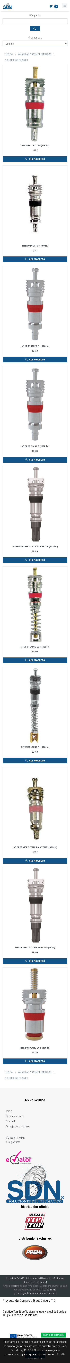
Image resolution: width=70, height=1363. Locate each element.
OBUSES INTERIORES (16, 60)
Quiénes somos (15, 1116)
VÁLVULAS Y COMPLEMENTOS (34, 54)
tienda (8, 54)
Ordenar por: (35, 37)
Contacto (11, 1121)
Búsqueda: (35, 15)
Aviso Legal (9, 1285)
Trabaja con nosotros (18, 1126)
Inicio (9, 1111)
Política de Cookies (31, 1289)
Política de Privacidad (27, 1285)
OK (57, 1354)
